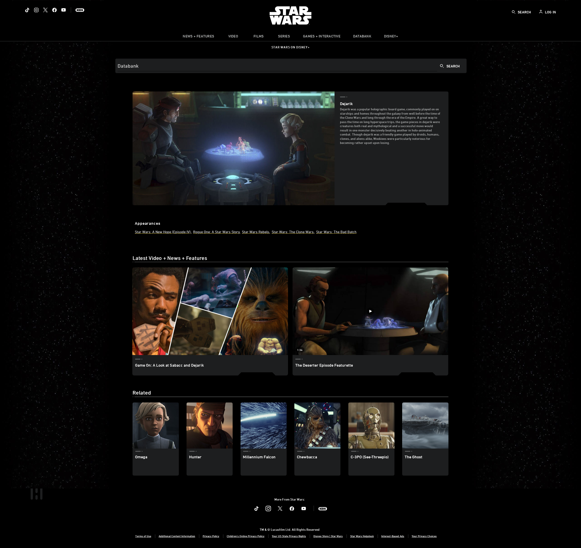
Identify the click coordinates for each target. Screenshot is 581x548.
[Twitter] (45, 10)
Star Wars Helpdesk (362, 536)
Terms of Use (143, 536)
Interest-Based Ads (392, 536)
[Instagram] (36, 10)
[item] (198, 37)
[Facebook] (54, 10)
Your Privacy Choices (424, 536)
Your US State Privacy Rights (289, 536)
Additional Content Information (177, 536)
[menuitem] (233, 37)
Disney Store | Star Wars (328, 536)
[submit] (513, 12)
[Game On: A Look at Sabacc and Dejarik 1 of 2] (210, 311)
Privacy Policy (211, 536)
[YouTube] (63, 10)
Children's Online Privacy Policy (245, 536)
